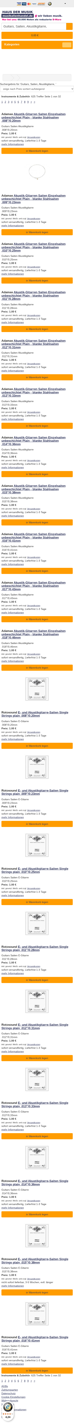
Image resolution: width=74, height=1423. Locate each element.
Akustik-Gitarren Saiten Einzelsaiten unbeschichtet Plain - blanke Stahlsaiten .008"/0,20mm (33, 117)
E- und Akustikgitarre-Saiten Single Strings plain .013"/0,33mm (34, 1104)
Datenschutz (8, 1393)
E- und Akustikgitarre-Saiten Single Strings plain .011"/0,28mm (34, 948)
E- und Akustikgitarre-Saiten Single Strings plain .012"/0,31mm (34, 1026)
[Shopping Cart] (70, 3)
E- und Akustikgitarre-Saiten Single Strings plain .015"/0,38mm (34, 1260)
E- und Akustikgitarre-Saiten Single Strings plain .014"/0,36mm (34, 1182)
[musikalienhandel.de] (37, 14)
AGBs (4, 1386)
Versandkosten (33, 137)
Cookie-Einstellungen (13, 1397)
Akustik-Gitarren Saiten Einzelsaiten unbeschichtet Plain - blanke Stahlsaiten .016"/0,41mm (33, 537)
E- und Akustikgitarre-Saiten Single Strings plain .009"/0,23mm (34, 792)
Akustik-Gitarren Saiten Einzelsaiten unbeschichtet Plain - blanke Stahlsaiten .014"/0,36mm (33, 441)
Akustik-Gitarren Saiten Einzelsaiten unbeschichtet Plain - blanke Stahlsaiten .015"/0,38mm (33, 489)
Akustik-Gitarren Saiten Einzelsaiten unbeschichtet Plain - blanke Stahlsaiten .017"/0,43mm (33, 586)
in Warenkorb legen (37, 150)
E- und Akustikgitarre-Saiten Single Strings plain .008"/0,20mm (34, 714)
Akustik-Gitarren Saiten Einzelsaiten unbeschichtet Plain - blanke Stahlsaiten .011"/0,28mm (33, 296)
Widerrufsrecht (9, 1400)
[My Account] (62, 3)
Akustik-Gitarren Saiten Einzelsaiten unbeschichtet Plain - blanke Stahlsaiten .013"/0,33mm (33, 392)
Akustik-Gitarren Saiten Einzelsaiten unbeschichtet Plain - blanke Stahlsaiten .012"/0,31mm (33, 344)
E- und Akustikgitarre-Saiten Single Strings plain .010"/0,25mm (34, 870)
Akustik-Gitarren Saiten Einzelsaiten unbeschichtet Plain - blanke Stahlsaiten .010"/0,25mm (33, 247)
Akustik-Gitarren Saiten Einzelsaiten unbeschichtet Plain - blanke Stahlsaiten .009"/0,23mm (33, 199)
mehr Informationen (12, 144)
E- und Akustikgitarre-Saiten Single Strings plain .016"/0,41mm (34, 1339)
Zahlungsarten (9, 1389)
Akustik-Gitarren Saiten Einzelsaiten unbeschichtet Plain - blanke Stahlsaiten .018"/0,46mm (33, 634)
